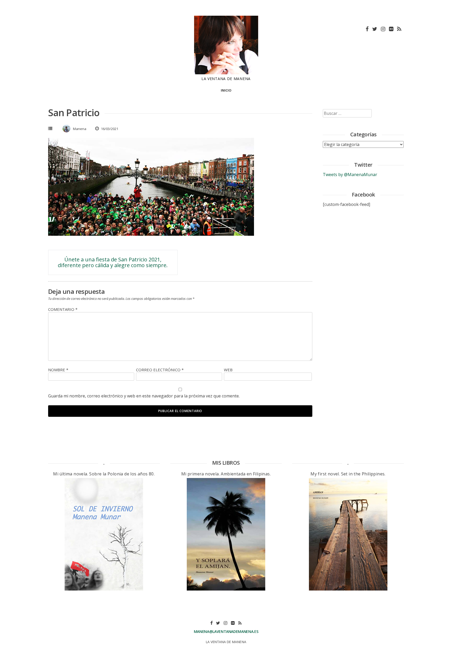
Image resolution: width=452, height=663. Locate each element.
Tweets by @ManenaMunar (350, 174)
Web (228, 369)
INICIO (226, 90)
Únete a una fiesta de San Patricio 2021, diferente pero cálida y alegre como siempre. (113, 262)
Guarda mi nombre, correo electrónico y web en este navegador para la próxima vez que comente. (144, 396)
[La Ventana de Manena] (226, 73)
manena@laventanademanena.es (226, 631)
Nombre (58, 369)
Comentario (62, 309)
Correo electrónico (160, 369)
